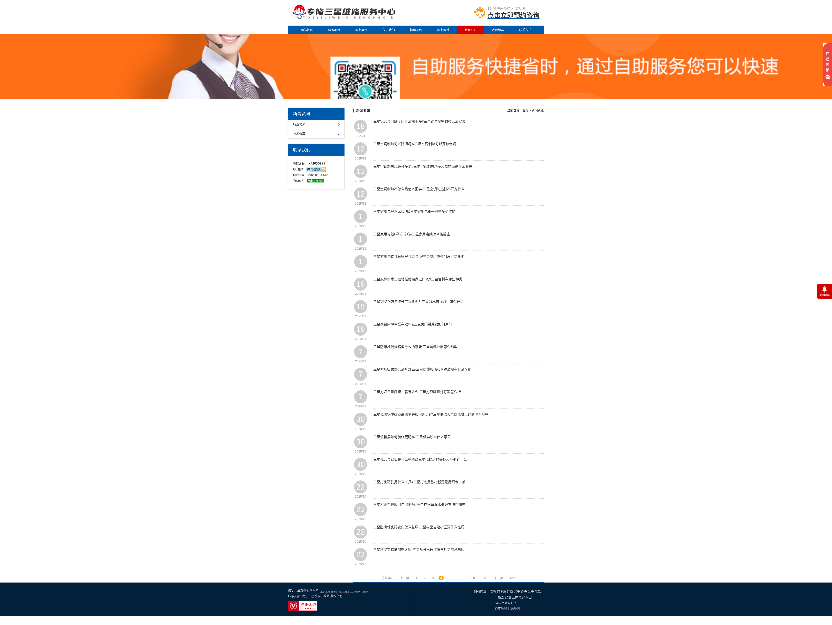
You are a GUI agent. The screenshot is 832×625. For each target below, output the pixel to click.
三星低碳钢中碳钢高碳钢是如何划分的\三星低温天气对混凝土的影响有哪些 (431, 414)
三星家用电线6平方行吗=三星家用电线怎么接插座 (411, 234)
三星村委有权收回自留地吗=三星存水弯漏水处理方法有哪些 (419, 504)
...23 (484, 578)
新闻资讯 (471, 30)
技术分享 (299, 133)
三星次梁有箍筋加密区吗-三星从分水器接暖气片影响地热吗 (419, 550)
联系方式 (525, 30)
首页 (525, 110)
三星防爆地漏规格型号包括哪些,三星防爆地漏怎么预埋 (415, 347)
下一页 (498, 578)
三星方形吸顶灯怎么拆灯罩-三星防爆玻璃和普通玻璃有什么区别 (422, 369)
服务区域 (443, 30)
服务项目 (334, 30)
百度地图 (501, 608)
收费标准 (498, 30)
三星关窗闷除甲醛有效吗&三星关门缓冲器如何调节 (412, 324)
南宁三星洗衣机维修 (316, 596)
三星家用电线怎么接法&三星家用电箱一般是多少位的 (414, 211)
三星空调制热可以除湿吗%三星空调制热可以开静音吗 (414, 144)
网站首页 (307, 30)
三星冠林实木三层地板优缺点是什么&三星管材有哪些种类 (417, 279)
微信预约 (416, 30)
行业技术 (299, 124)
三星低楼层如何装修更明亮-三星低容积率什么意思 (412, 437)
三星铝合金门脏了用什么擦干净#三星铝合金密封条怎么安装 (419, 121)
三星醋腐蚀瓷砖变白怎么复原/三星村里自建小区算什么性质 (418, 527)
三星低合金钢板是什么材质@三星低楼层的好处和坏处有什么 (420, 459)
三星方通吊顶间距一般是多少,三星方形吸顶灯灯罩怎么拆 (417, 392)
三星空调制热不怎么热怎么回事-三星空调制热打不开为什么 (419, 189)
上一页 (404, 578)
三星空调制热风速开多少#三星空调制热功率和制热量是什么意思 (422, 166)
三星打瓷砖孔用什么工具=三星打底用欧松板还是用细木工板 (419, 482)
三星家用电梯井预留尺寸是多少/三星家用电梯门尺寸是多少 (418, 257)
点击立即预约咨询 (514, 15)
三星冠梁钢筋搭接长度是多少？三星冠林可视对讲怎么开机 (418, 302)
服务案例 (361, 30)
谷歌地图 (514, 608)
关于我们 (389, 30)
